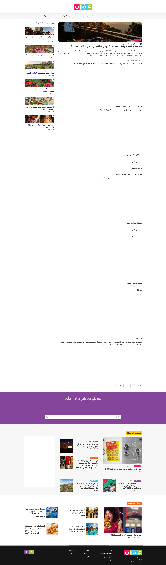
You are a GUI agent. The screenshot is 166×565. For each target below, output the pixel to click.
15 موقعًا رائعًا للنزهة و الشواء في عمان (40, 55)
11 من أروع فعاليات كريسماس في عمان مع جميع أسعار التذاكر (40, 38)
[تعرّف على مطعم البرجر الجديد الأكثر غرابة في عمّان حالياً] (123, 520)
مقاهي (72, 554)
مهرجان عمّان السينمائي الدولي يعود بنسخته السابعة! (87, 447)
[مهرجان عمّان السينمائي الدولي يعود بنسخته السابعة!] (66, 446)
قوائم (119, 16)
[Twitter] (31, 552)
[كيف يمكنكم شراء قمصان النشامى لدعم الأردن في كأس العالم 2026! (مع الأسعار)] (109, 485)
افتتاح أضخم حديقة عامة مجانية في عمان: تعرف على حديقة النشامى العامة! (40, 72)
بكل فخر (109, 560)
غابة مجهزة (127, 51)
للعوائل (89, 557)
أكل (111, 550)
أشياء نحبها (106, 16)
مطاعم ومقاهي (88, 16)
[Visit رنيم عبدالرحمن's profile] (141, 44)
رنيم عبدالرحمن (135, 44)
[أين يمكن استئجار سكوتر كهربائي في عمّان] (92, 512)
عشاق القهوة (87, 554)
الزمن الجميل (108, 557)
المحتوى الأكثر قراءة (45, 24)
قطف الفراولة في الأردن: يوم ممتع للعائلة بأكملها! (42, 90)
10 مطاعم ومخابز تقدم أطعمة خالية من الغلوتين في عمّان (40, 108)
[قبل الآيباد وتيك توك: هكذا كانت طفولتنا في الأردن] (122, 450)
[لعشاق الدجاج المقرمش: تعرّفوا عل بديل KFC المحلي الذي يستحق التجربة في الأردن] (52, 529)
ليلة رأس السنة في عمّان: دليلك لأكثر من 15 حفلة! (41, 126)
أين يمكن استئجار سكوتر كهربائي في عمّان (77, 513)
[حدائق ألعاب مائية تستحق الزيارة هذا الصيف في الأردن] (92, 529)
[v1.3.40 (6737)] (133, 552)
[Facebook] (26, 552)
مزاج (90, 560)
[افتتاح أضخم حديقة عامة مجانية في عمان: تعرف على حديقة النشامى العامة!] (66, 485)
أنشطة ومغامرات (106, 554)
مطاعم (71, 550)
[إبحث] (47, 417)
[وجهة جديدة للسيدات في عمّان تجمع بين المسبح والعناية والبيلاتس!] (52, 512)
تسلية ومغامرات (69, 16)
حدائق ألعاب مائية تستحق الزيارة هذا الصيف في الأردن (77, 529)
